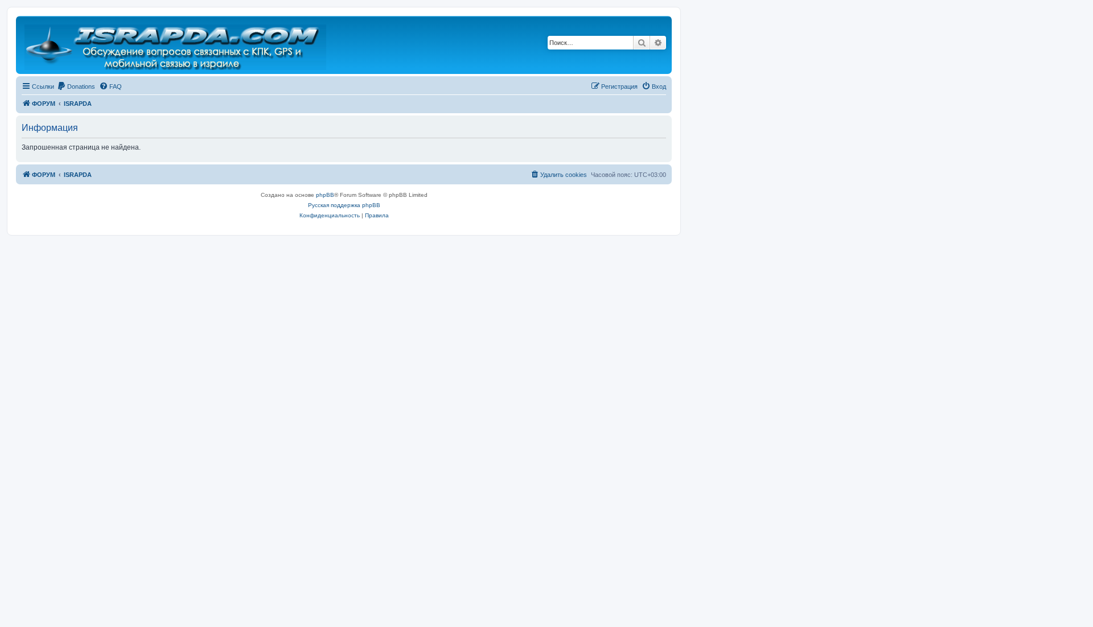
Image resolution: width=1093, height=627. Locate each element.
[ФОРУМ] (176, 45)
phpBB (325, 195)
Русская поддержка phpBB (344, 205)
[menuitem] (76, 86)
